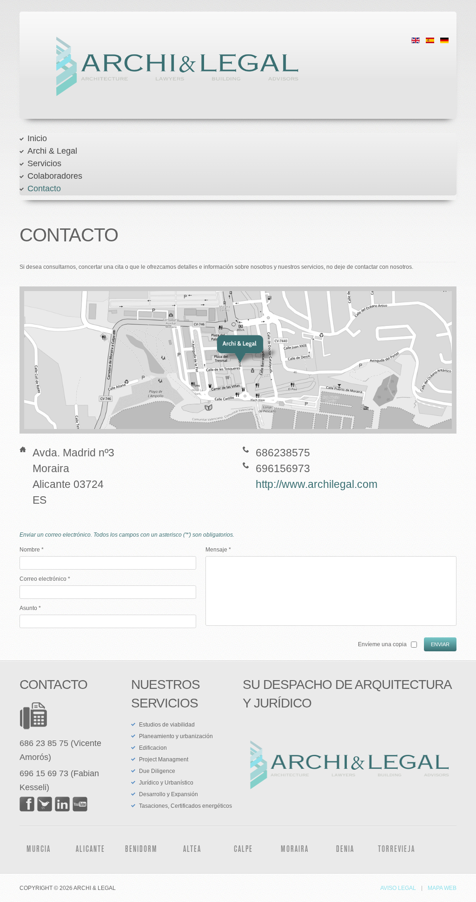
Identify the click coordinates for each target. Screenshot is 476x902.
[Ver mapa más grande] (240, 359)
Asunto (30, 608)
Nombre (32, 549)
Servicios (44, 163)
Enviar (440, 644)
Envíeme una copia (382, 644)
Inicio (37, 138)
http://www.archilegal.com (316, 484)
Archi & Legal (52, 151)
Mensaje (218, 549)
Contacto (44, 188)
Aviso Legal (398, 888)
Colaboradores (54, 176)
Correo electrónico (45, 579)
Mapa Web (442, 888)
